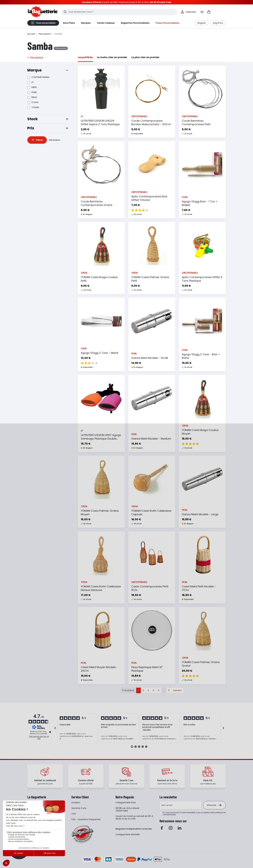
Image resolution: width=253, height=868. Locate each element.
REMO (34, 97)
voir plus (147, 729)
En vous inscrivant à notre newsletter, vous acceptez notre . (194, 814)
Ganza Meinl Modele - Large (200, 514)
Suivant (177, 690)
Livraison (75, 802)
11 (169, 690)
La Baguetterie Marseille (127, 834)
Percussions (45, 33)
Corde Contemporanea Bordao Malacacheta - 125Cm (151, 122)
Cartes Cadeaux (106, 22)
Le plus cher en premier (145, 57)
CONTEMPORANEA (40, 77)
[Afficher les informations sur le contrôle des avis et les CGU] (50, 732)
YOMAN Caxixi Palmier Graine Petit (150, 279)
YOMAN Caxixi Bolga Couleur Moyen (200, 431)
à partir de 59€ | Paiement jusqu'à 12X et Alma (126, 2)
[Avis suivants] (223, 728)
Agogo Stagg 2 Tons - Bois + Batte (201, 356)
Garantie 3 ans (78, 808)
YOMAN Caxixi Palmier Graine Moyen (100, 512)
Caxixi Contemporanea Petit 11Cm (149, 588)
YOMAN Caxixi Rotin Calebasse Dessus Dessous (101, 588)
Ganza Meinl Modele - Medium (151, 438)
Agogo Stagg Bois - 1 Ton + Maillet (200, 203)
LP (32, 82)
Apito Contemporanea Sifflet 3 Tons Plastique (202, 279)
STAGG (35, 102)
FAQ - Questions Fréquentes (86, 819)
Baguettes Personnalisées (135, 22)
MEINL (34, 87)
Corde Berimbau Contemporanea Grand (96, 203)
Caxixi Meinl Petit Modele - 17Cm (199, 588)
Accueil (31, 33)
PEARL (34, 92)
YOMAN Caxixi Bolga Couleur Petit (99, 279)
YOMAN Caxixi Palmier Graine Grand (201, 664)
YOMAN (35, 107)
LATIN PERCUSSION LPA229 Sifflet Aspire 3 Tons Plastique (100, 122)
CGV (73, 813)
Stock (32, 119)
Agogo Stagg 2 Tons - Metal (99, 353)
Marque (34, 70)
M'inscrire (211, 805)
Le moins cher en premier (112, 57)
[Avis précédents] (55, 728)
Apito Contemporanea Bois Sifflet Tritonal (149, 198)
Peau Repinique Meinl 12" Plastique (147, 669)
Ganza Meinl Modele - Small (149, 358)
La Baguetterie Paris (125, 802)
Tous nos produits (45, 22)
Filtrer (39, 140)
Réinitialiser (54, 140)
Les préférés (85, 57)
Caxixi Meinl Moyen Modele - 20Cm (99, 669)
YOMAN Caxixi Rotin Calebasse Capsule (151, 512)
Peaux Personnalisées (167, 22)
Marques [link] (86, 22)
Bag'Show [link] (218, 22)
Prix (30, 128)
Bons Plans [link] (69, 22)
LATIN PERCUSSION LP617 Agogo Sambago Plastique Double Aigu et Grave (101, 438)
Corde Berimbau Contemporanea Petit (196, 122)
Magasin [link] (201, 22)
